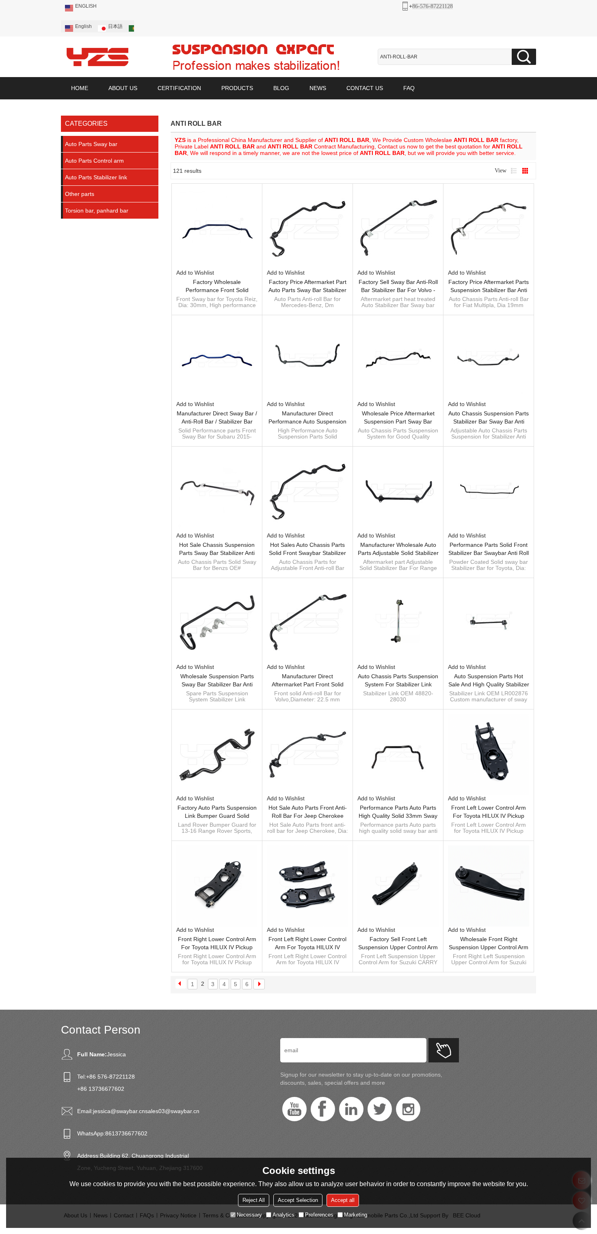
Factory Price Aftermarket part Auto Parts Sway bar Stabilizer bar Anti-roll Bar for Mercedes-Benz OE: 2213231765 (307, 286)
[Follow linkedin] (351, 1109)
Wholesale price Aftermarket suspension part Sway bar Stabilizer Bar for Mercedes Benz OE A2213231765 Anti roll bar (398, 418)
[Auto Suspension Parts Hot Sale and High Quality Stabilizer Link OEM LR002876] (488, 623)
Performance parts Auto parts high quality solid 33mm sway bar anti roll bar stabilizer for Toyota (398, 812)
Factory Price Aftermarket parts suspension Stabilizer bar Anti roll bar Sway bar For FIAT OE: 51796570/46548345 (488, 286)
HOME (79, 88)
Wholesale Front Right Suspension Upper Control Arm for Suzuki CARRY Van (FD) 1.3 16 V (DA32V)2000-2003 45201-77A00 (488, 943)
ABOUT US (122, 88)
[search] (524, 57)
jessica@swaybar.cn (119, 1111)
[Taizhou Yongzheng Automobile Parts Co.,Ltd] (97, 57)
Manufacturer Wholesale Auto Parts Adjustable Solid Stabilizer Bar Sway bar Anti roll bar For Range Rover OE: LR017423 (398, 549)
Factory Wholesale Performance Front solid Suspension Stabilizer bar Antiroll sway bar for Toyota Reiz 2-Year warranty (217, 286)
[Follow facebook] (323, 1109)
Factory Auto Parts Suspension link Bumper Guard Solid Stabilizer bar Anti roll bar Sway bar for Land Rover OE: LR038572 (217, 812)
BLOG (281, 88)
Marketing (355, 1215)
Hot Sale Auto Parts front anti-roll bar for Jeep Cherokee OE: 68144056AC (307, 812)
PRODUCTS (237, 88)
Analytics (283, 1215)
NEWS (317, 88)
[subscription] (443, 1050)
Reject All (253, 1200)
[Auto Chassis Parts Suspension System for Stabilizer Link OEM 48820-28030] (398, 623)
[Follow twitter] (380, 1109)
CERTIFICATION (179, 88)
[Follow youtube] (294, 1109)
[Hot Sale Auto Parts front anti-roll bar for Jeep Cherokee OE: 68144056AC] (307, 754)
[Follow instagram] (408, 1109)
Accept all (343, 1200)
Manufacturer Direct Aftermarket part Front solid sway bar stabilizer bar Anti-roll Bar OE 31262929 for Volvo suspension (307, 680)
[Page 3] (259, 984)
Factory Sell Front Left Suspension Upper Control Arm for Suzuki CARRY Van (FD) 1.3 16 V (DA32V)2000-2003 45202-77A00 (398, 943)
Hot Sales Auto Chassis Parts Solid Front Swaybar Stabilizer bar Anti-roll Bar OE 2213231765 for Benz (307, 549)
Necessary (249, 1215)
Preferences (319, 1215)
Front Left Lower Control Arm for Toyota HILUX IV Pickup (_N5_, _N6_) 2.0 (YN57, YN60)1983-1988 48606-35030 (488, 812)
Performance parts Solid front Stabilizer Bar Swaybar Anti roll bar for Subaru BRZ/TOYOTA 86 (488, 549)
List (514, 171)
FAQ (409, 88)
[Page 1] (180, 984)
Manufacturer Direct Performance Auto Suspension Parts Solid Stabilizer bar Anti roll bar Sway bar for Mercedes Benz (307, 418)
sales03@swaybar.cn (172, 1111)
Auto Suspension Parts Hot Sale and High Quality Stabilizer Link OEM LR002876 (488, 680)
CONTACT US (364, 88)
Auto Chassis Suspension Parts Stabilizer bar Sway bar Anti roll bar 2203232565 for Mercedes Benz (488, 418)
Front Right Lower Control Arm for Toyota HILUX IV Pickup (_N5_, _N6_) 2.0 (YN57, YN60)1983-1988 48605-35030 (217, 943)
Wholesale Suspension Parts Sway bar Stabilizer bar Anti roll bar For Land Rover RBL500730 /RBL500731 (217, 680)
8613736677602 (126, 1133)
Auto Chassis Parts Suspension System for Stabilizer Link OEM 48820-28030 (398, 680)
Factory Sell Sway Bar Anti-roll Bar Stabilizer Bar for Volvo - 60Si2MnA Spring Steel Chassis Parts (398, 286)
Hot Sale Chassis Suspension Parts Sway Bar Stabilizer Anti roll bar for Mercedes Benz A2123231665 (217, 549)
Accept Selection (298, 1200)
